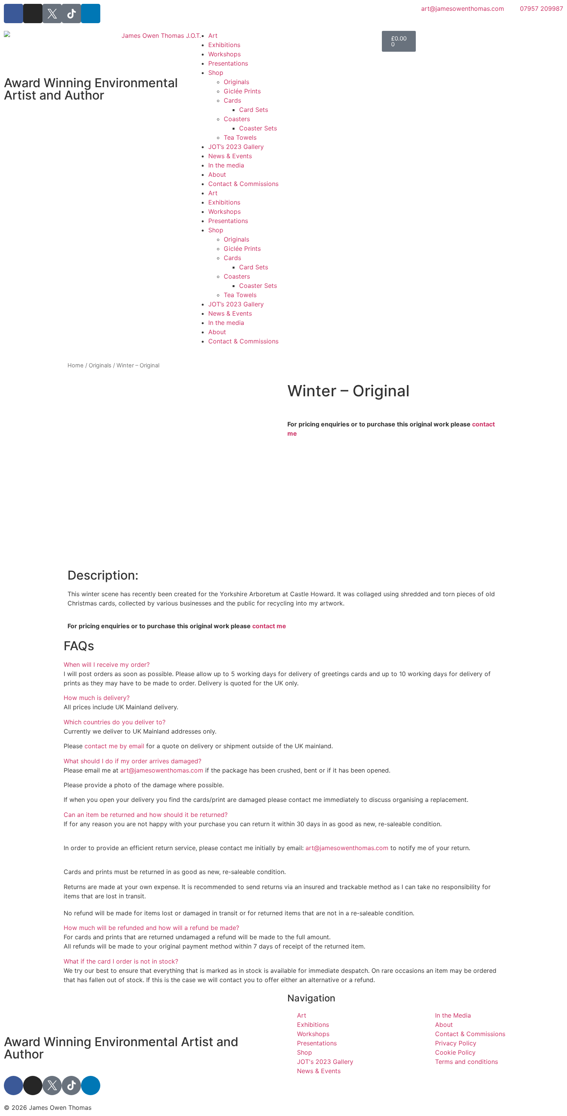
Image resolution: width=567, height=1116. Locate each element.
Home (76, 365)
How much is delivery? (97, 698)
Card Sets (253, 109)
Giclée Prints (242, 91)
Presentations (228, 63)
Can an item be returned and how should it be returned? (146, 814)
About (217, 174)
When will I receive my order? (107, 664)
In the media (226, 165)
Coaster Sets (258, 128)
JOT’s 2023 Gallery (236, 146)
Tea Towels (240, 137)
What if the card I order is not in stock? (121, 961)
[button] (283, 664)
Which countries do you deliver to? (114, 722)
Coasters (237, 119)
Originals (236, 82)
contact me (269, 626)
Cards (232, 100)
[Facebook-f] (13, 1085)
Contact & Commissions (243, 184)
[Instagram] (32, 13)
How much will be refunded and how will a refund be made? (151, 928)
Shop (215, 72)
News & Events (230, 156)
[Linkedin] (90, 13)
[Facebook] (13, 13)
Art (213, 35)
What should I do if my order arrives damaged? (132, 761)
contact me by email (114, 746)
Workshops (224, 54)
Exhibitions (224, 45)
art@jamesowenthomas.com (161, 770)
